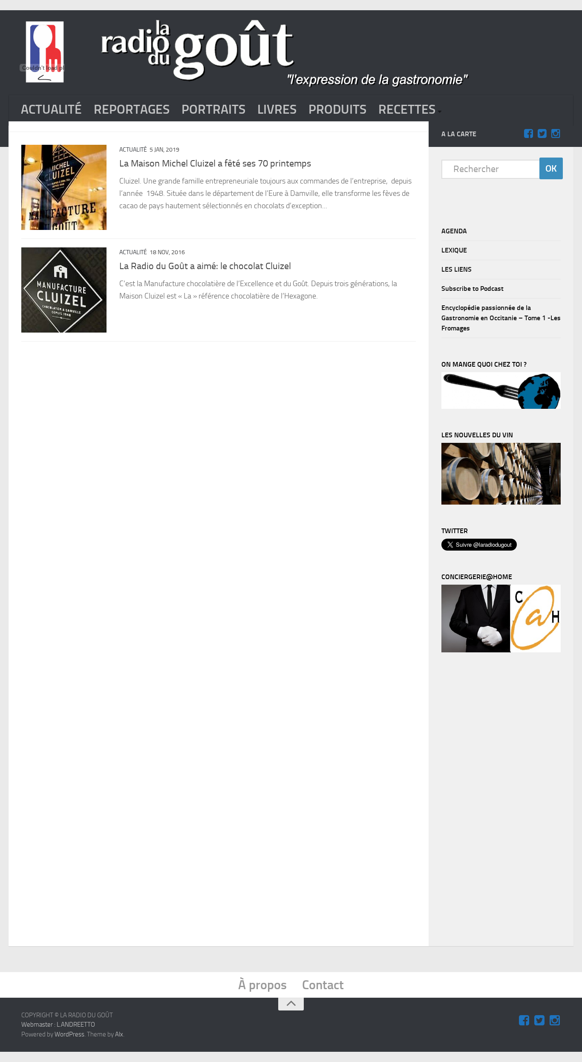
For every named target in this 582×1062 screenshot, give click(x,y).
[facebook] (528, 134)
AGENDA (454, 231)
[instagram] (555, 134)
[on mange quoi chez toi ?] (501, 406)
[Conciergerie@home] (501, 650)
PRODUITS (337, 109)
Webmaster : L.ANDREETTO (58, 1024)
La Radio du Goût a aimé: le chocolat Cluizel (205, 266)
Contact (323, 985)
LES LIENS (456, 269)
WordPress (69, 1034)
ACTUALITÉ (51, 109)
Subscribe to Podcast (472, 288)
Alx (119, 1034)
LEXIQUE (454, 250)
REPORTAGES (132, 109)
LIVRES (277, 109)
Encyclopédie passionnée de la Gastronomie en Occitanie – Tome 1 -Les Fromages (501, 318)
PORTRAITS (213, 109)
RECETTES (406, 109)
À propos (262, 985)
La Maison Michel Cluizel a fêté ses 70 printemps (215, 163)
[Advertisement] (505, 801)
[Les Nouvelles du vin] (501, 502)
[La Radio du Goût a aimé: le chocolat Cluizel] (64, 290)
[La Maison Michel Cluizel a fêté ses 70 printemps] (64, 187)
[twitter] (542, 134)
